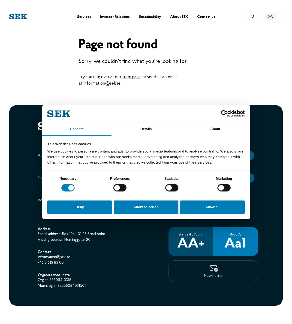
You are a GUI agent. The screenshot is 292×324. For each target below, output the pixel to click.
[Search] (252, 16)
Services (84, 17)
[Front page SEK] (43, 16)
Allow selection (146, 207)
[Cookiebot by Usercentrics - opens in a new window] (224, 113)
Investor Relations (115, 17)
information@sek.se (101, 83)
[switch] (119, 188)
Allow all (212, 207)
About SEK (179, 17)
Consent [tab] (77, 129)
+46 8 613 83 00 (51, 263)
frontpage (131, 77)
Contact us (206, 17)
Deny (79, 207)
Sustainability (150, 17)
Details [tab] (146, 129)
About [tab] (215, 129)
